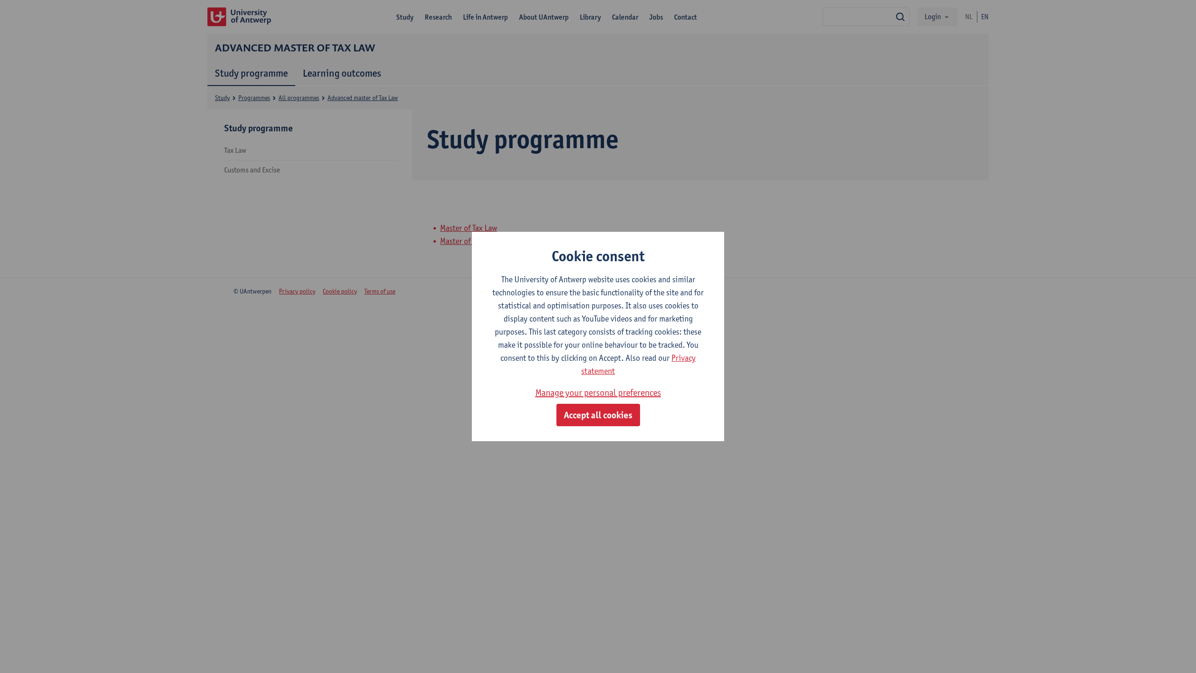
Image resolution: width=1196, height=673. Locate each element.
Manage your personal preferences (598, 392)
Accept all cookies (598, 415)
